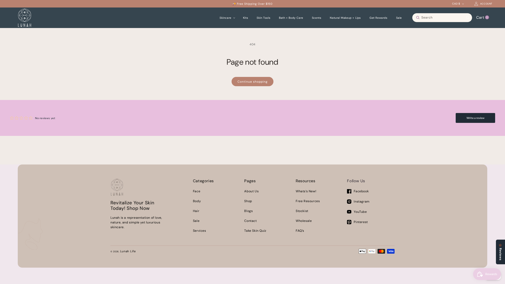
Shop (248, 201)
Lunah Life (128, 251)
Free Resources (308, 201)
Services (199, 231)
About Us (251, 191)
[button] (227, 18)
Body (197, 201)
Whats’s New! (306, 191)
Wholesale (304, 221)
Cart (482, 17)
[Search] (467, 17)
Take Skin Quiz (255, 231)
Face (196, 191)
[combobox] (442, 17)
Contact (250, 221)
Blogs (248, 211)
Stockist (302, 211)
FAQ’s (300, 231)
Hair (196, 211)
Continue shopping (252, 82)
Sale (196, 221)
